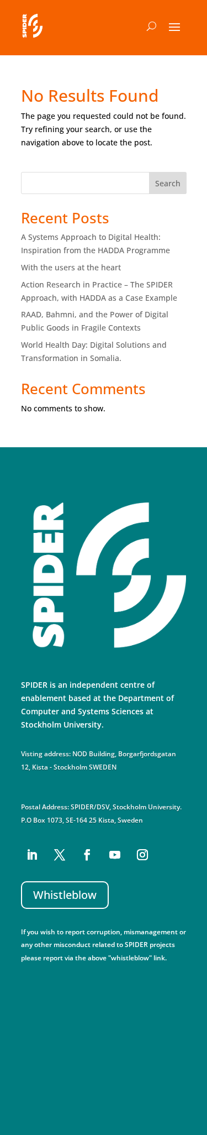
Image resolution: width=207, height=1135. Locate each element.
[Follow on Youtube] (115, 855)
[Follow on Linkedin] (32, 855)
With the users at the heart (71, 267)
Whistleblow (65, 894)
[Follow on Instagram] (142, 855)
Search (168, 183)
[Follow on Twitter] (60, 855)
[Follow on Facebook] (87, 855)
